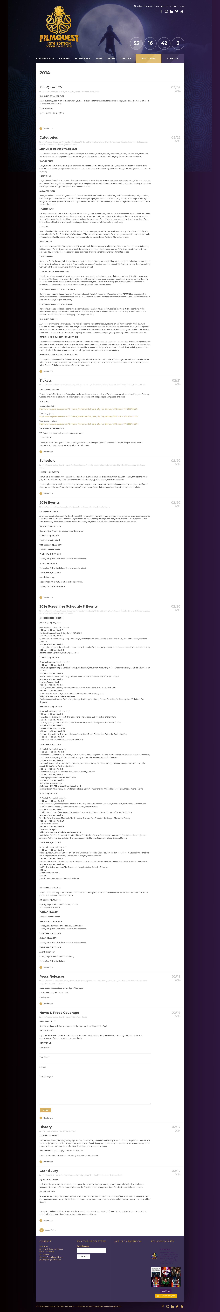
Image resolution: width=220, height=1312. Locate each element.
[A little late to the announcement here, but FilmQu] (156, 1282)
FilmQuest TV (51, 87)
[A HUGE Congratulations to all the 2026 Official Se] (165, 1272)
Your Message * (46, 1076)
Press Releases (52, 976)
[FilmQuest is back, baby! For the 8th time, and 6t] (176, 1282)
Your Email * (44, 1057)
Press (99, 58)
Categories (48, 137)
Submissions (142, 142)
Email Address (83, 1246)
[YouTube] (181, 11)
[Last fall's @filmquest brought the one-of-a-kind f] (165, 1282)
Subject (42, 1067)
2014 (43, 92)
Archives (64, 58)
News (112, 142)
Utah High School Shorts (67, 144)
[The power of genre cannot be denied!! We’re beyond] (156, 1272)
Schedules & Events (98, 465)
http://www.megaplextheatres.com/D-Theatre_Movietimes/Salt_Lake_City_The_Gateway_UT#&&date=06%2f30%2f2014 (88, 409)
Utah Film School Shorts (48, 144)
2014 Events (49, 502)
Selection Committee (128, 142)
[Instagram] (166, 11)
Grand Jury (99, 142)
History (107, 142)
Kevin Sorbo (69, 92)
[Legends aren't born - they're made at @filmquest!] (176, 1272)
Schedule (47, 460)
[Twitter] (176, 11)
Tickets (45, 380)
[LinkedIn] (171, 11)
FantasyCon (66, 142)
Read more (48, 129)
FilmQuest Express (87, 142)
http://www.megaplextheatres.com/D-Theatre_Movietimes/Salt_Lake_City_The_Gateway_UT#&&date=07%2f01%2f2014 (88, 416)
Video (97, 92)
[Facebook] (161, 11)
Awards (49, 142)
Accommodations (52, 507)
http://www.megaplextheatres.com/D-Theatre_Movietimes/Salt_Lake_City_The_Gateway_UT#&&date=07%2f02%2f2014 (88, 424)
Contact (125, 58)
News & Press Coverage (59, 1013)
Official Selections (82, 92)
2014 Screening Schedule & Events (68, 606)
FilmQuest (50, 92)
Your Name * (44, 1047)
